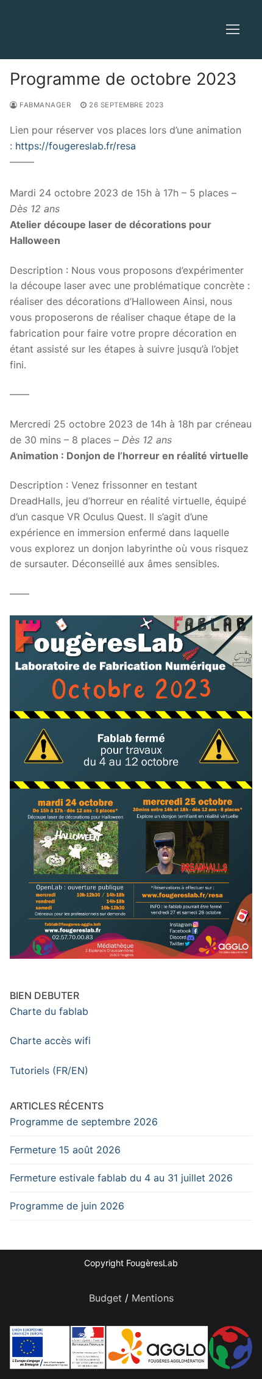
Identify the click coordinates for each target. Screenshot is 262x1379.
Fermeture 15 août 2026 (65, 1150)
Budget (105, 1298)
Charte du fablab (49, 1011)
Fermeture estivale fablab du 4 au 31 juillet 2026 (121, 1178)
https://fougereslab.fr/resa (75, 146)
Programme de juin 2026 (67, 1206)
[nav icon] (232, 30)
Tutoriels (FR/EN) (49, 1070)
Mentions (153, 1298)
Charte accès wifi (50, 1040)
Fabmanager (44, 105)
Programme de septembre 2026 (84, 1122)
